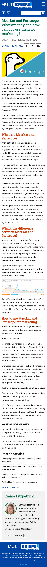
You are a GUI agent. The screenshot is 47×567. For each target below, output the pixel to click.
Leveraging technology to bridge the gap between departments (23, 460)
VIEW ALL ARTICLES (10, 488)
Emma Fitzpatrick (12, 40)
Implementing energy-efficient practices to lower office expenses (22, 467)
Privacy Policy (23, 564)
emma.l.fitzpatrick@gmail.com (18, 529)
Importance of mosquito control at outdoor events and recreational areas (23, 475)
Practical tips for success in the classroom (19, 482)
